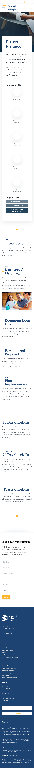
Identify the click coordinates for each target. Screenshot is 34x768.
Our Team (4, 652)
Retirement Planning (8, 670)
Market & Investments (8, 698)
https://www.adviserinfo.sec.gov (10, 748)
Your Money (5, 686)
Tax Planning (5, 675)
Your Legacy (5, 693)
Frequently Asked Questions (10, 657)
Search (7, 2)
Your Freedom (6, 696)
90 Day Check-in (17, 206)
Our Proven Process (7, 650)
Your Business (6, 688)
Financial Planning (7, 666)
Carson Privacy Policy (6, 755)
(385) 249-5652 (18, 2)
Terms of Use (14, 755)
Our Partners (5, 655)
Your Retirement (6, 691)
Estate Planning (6, 673)
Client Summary (17, 713)
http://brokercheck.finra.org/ (24, 748)
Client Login (29, 2)
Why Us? (4, 648)
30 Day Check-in (17, 202)
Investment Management (9, 668)
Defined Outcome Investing (9, 677)
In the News (5, 700)
